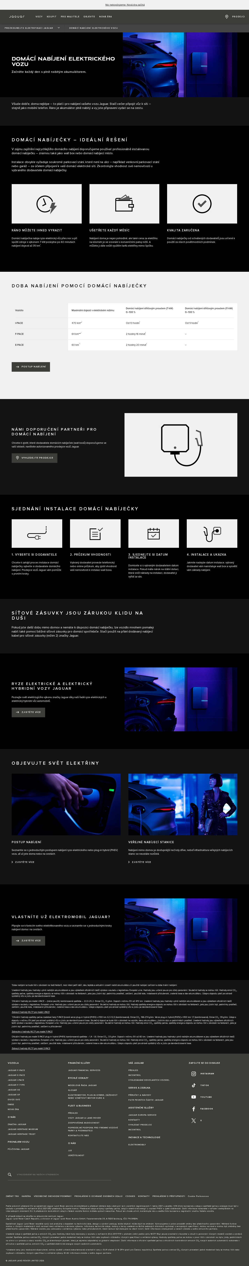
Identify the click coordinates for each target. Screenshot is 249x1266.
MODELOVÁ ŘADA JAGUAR (82, 1085)
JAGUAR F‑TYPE (16, 1085)
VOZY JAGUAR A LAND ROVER (84, 1118)
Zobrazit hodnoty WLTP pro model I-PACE (31, 1012)
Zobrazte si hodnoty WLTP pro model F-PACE (32, 1032)
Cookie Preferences (198, 1196)
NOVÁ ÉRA (13, 1109)
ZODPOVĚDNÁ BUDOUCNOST (84, 1123)
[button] (39, 17)
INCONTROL (134, 1075)
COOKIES (130, 1196)
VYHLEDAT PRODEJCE (140, 1125)
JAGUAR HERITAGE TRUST (22, 1134)
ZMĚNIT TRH (12, 1196)
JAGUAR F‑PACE (16, 1070)
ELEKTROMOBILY (137, 1145)
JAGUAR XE (14, 1090)
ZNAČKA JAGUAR (17, 1124)
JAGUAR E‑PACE (16, 1075)
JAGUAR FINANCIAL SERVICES (84, 1070)
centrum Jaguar (55, 1216)
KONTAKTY (134, 1120)
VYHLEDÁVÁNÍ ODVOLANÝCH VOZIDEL (149, 1080)
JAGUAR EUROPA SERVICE (142, 1115)
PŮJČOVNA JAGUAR (18, 1149)
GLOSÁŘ (72, 1090)
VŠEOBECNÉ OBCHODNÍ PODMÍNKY (53, 1196)
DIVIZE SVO (14, 1100)
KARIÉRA (26, 1196)
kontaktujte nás (147, 1211)
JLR (70, 1150)
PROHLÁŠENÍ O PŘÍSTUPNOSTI (169, 1196)
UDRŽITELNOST (76, 1155)
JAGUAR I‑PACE (16, 1080)
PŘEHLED (73, 1113)
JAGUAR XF (14, 1095)
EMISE (11, 1104)
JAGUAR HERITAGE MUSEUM (23, 1129)
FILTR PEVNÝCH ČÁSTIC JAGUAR (145, 1100)
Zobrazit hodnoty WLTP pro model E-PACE (31, 1048)
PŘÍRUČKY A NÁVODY (139, 1095)
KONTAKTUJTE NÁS (78, 1135)
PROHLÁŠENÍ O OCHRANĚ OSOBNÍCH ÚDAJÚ (99, 1196)
